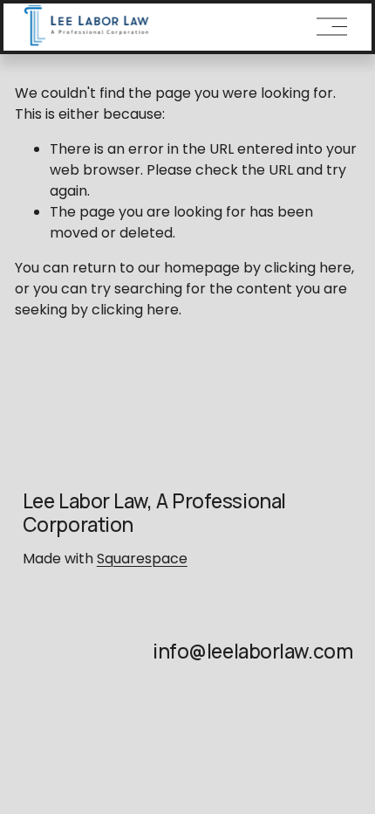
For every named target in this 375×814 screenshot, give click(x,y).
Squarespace (142, 558)
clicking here (307, 268)
